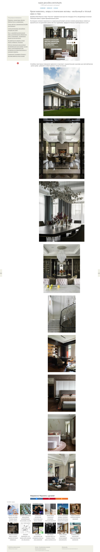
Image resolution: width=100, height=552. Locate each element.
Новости (49, 8)
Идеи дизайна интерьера (50, 3)
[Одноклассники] (61, 499)
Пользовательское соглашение (44, 547)
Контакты (36, 547)
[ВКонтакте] (36, 499)
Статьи (56, 8)
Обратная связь (64, 547)
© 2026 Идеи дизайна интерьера (14, 547)
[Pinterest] (49, 499)
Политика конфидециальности (40, 548)
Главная (42, 8)
